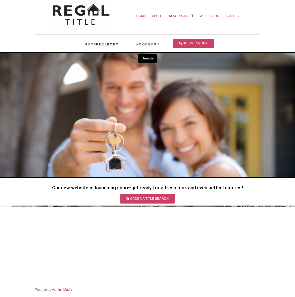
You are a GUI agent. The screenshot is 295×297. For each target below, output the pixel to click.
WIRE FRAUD (209, 16)
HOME (141, 16)
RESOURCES (178, 16)
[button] (193, 43)
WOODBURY (148, 44)
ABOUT (157, 16)
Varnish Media (62, 290)
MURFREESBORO (101, 44)
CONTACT (233, 16)
